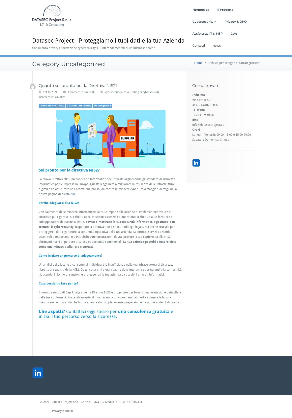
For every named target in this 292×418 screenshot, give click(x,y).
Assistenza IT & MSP (207, 33)
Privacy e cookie (52, 411)
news (217, 45)
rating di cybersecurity (145, 92)
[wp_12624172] (32, 87)
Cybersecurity (203, 21)
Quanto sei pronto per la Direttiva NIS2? (78, 85)
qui (73, 194)
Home (198, 63)
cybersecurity (113, 92)
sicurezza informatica (52, 96)
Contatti (198, 45)
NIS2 (127, 92)
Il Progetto (225, 10)
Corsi (234, 33)
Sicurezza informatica (79, 105)
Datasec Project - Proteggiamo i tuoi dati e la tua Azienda (108, 40)
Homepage (200, 10)
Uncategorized (102, 105)
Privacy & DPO (235, 21)
